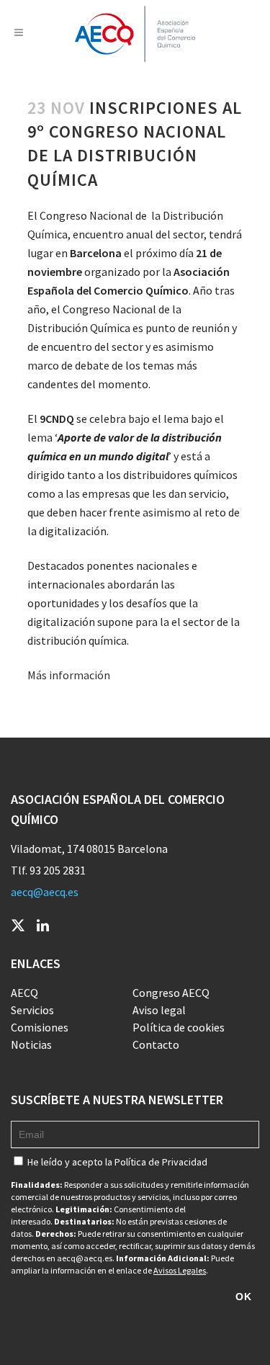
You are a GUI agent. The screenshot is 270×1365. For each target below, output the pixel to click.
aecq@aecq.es (44, 892)
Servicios (32, 1010)
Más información (68, 675)
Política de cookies (178, 1027)
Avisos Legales (179, 1270)
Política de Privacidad (160, 1161)
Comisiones (39, 1027)
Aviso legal (159, 1010)
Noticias (31, 1044)
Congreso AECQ (171, 992)
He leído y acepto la (116, 1161)
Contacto (155, 1044)
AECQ (24, 992)
